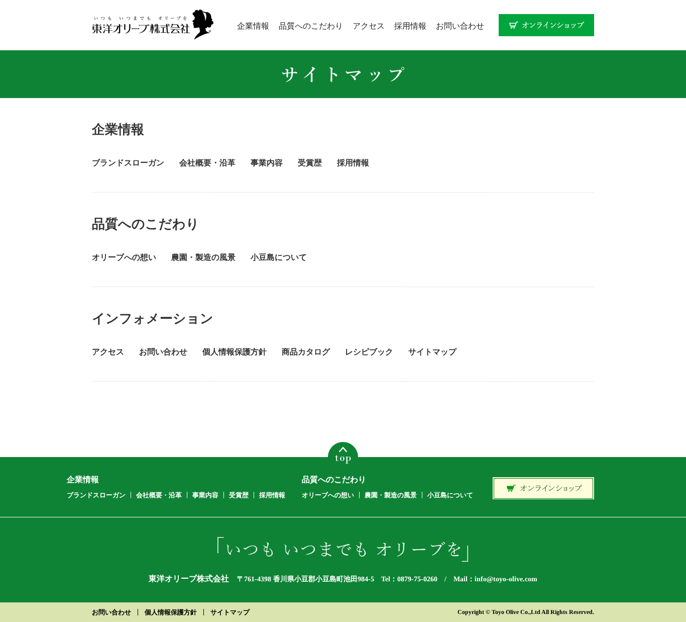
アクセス (369, 25)
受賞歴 (310, 162)
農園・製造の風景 (203, 257)
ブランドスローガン (128, 162)
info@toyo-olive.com (506, 579)
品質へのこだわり (311, 25)
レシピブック (369, 351)
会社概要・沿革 (207, 162)
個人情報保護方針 (234, 351)
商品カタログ (306, 351)
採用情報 (410, 25)
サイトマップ (432, 351)
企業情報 (253, 25)
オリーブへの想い (124, 257)
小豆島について (279, 257)
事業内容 (267, 162)
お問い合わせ (460, 25)
